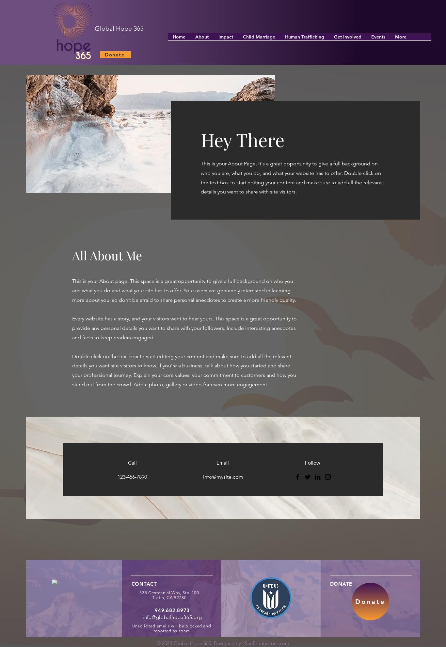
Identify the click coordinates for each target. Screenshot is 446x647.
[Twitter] (307, 477)
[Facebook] (297, 477)
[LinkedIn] (318, 477)
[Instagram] (328, 477)
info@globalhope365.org (172, 617)
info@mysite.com (223, 477)
